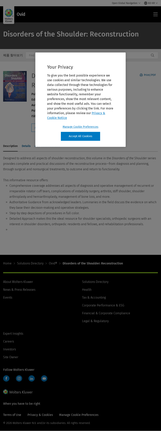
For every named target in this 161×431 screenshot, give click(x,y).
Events (7, 297)
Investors (9, 349)
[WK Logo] (18, 391)
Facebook (6, 378)
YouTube (44, 378)
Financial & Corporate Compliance (106, 313)
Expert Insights (13, 333)
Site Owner (10, 357)
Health (86, 290)
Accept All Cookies (80, 136)
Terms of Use (12, 415)
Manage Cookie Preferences (80, 126)
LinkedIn (31, 378)
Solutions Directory (30, 263)
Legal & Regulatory (95, 321)
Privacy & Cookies (40, 415)
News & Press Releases (19, 290)
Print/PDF (149, 75)
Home (7, 263)
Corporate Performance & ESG (103, 305)
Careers (8, 341)
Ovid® (53, 263)
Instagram (19, 378)
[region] (80, 99)
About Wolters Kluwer (18, 282)
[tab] (10, 146)
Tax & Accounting (94, 297)
